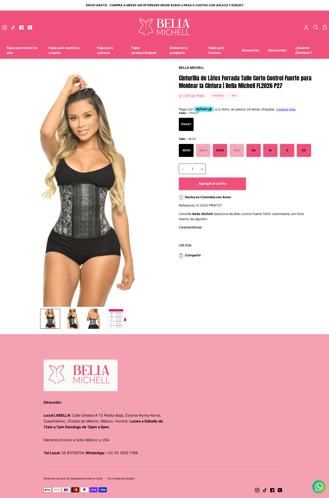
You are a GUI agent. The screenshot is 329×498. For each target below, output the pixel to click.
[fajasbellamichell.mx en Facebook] (272, 490)
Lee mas (185, 245)
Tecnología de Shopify (121, 478)
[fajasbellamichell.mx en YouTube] (280, 490)
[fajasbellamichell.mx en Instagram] (257, 490)
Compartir (193, 255)
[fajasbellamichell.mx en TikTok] (265, 490)
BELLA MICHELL (191, 68)
